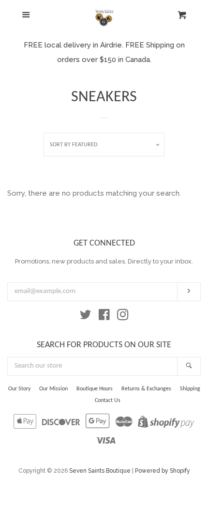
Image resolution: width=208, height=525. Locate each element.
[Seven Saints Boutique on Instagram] (123, 316)
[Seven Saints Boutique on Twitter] (85, 316)
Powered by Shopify (162, 470)
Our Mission (53, 389)
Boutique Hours (94, 389)
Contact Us (107, 400)
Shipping (190, 389)
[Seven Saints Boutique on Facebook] (104, 316)
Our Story (19, 389)
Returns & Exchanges (146, 389)
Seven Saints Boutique (100, 470)
